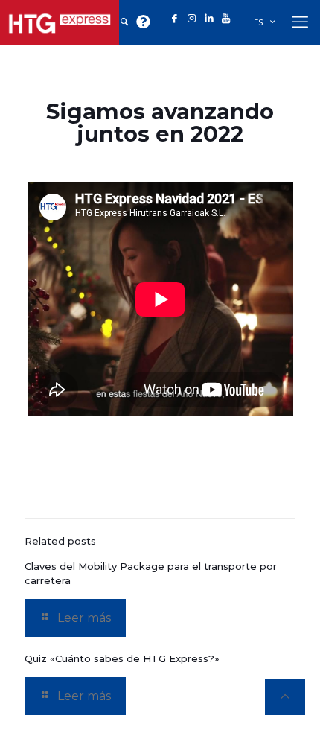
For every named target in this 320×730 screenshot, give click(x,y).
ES (258, 23)
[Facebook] (174, 19)
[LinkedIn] (209, 19)
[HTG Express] (59, 22)
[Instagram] (191, 19)
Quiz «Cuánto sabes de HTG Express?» (122, 658)
